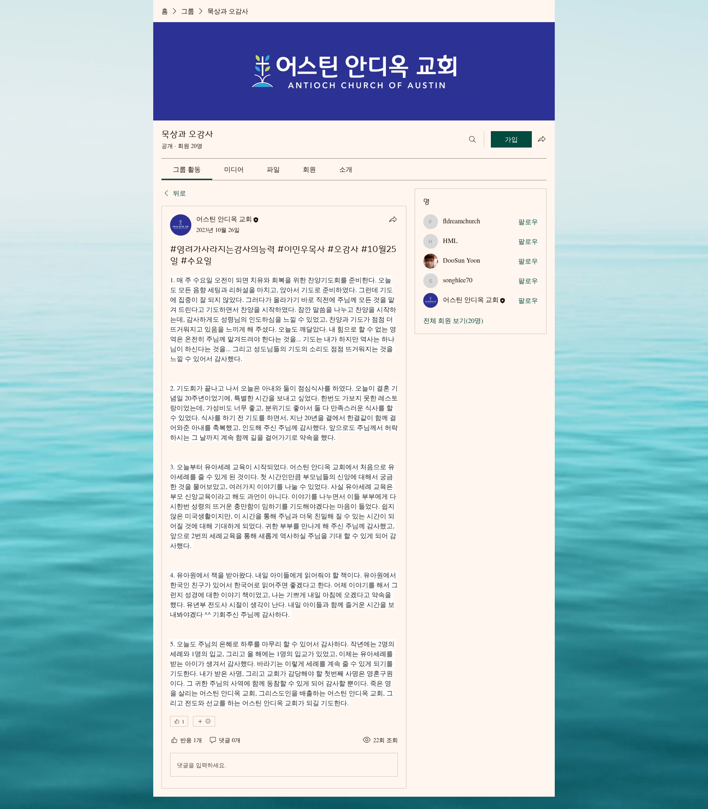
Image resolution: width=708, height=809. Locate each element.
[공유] (393, 219)
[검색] (472, 139)
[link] (187, 169)
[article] (283, 497)
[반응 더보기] (204, 721)
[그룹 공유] (542, 139)
